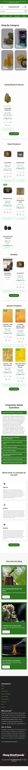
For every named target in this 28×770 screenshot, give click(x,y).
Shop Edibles (19, 46)
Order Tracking (5, 699)
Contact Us (4, 701)
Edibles (24, 16)
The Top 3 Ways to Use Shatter (11, 661)
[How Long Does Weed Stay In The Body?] (14, 575)
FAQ (2, 704)
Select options (7, 129)
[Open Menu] (2, 7)
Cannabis (4, 16)
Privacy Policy (4, 696)
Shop (2, 688)
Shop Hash (20, 68)
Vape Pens (17, 16)
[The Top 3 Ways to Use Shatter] (14, 647)
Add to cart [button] (7, 247)
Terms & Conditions (6, 693)
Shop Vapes (5, 67)
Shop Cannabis (7, 46)
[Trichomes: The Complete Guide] (14, 612)
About (2, 686)
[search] (25, 11)
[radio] (5, 122)
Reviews (3, 707)
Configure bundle (8, 291)
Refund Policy (4, 691)
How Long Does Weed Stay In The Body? (12, 589)
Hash (10, 16)
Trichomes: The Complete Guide (11, 626)
